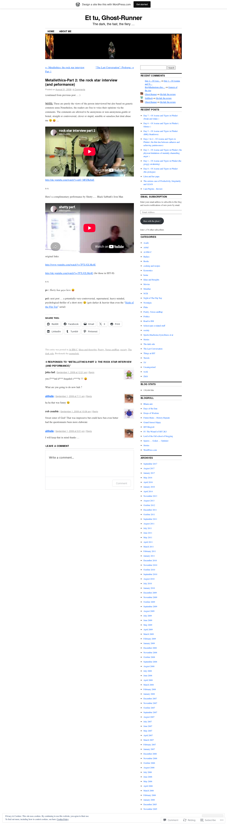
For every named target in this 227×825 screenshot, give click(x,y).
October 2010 (149, 569)
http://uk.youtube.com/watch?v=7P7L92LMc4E (69, 273)
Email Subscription (154, 196)
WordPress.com (150, 449)
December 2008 (150, 647)
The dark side (149, 344)
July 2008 (147, 670)
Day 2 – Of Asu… (153, 80)
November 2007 (150, 703)
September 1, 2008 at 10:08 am (75, 411)
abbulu (49, 396)
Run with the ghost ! (152, 221)
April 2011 (148, 541)
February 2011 (149, 551)
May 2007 (147, 730)
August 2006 (148, 767)
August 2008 (148, 666)
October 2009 (149, 601)
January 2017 (149, 472)
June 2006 (147, 776)
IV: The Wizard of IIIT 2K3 (155, 431)
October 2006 (149, 762)
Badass (146, 256)
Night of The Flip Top (152, 298)
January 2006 (149, 799)
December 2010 (150, 560)
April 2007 (148, 735)
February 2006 (149, 795)
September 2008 (150, 661)
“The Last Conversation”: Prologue (114, 67)
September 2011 (150, 518)
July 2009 (147, 615)
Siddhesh (149, 98)
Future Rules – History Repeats (156, 417)
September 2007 (150, 712)
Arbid (145, 247)
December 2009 (150, 592)
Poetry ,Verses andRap (108, 349)
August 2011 (148, 523)
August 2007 (148, 716)
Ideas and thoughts (88, 349)
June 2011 (147, 532)
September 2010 (150, 574)
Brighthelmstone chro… (155, 87)
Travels (146, 357)
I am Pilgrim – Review (153, 188)
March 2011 (148, 546)
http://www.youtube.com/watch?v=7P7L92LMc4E (70, 264)
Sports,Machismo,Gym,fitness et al (158, 334)
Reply (91, 372)
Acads (146, 242)
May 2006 (147, 781)
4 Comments (79, 89)
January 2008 (149, 693)
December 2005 (150, 804)
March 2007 (148, 739)
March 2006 (148, 790)
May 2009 (147, 624)
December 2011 (150, 509)
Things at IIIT (149, 353)
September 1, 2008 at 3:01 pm (70, 431)
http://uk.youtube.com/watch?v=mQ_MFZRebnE (69, 179)
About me (65, 31)
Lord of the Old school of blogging (158, 436)
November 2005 (150, 808)
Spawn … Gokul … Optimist (155, 440)
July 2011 (147, 528)
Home (51, 31)
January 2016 (149, 486)
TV (144, 362)
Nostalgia (147, 302)
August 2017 (148, 468)
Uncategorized (149, 367)
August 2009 (148, 611)
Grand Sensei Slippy (152, 422)
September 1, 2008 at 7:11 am (70, 396)
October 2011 (149, 514)
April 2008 (148, 680)
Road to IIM (148, 321)
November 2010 (150, 565)
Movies (146, 284)
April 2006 (148, 785)
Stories (146, 339)
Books (146, 261)
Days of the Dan (150, 408)
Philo (145, 307)
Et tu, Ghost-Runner (113, 17)
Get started (142, 4)
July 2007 (147, 721)
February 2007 (149, 744)
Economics (148, 270)
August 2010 (148, 578)
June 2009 (147, 620)
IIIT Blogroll (148, 426)
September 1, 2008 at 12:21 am (72, 372)
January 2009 (149, 643)
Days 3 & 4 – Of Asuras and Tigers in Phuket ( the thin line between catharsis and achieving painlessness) (161, 142)
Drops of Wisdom (151, 413)
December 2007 (150, 698)
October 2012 (149, 505)
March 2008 (148, 684)
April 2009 (148, 629)
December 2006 (150, 753)
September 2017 (150, 463)
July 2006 (147, 772)
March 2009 (148, 634)
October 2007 (149, 707)
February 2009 (149, 638)
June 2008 (147, 675)
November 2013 (150, 495)
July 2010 (147, 583)
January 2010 (149, 588)
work (145, 371)
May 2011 (147, 537)
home (145, 275)
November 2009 (150, 597)
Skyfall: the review (168, 94)
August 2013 (148, 500)
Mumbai (147, 288)
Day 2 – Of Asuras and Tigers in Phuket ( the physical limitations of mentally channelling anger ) (162, 153)
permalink (74, 353)
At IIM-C (73, 349)
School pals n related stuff (154, 325)
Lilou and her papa (151, 176)
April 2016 (148, 482)
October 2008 (149, 657)
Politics (146, 316)
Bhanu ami (148, 403)
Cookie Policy (63, 819)
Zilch (145, 376)
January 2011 (149, 555)
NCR (145, 293)
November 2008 (150, 652)
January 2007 (149, 749)
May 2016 (147, 477)
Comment (121, 483)
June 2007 (147, 726)
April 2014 (148, 491)
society (123, 349)
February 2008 (149, 689)
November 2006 (150, 758)
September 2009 (150, 606)
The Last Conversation (152, 348)
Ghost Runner (151, 94)
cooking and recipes (151, 265)
